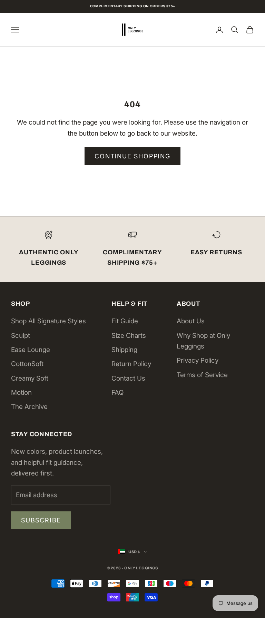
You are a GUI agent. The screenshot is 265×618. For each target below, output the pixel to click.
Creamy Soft (29, 378)
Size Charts (128, 336)
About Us (191, 321)
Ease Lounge (30, 350)
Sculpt (20, 336)
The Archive (29, 407)
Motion (21, 392)
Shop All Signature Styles (48, 321)
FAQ (117, 392)
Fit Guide (124, 321)
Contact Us (128, 378)
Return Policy (131, 364)
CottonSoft (27, 364)
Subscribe (41, 520)
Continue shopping (132, 156)
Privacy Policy (197, 360)
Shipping (124, 350)
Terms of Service (202, 375)
